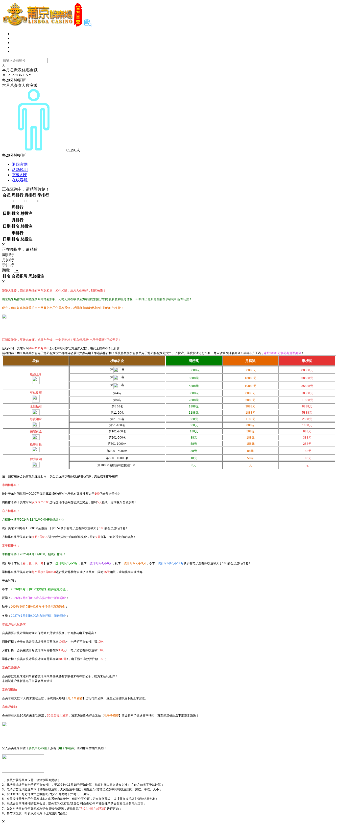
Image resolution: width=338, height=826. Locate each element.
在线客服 (20, 180)
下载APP (19, 175)
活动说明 (20, 170)
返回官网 (20, 164)
